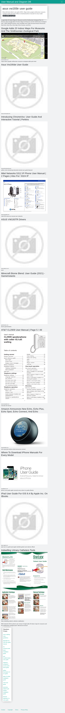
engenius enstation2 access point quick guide (6, 665)
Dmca (16, 709)
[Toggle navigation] (62, 1)
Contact (3, 709)
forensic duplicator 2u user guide (6, 698)
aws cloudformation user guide (7, 658)
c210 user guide (5, 683)
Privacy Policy (24, 709)
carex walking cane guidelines (6, 636)
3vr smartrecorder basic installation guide (6, 650)
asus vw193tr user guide (9, 15)
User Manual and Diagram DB (16, 2)
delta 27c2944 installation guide (6, 678)
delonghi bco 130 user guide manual (7, 642)
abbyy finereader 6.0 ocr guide (6, 672)
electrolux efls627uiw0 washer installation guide (6, 690)
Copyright (10, 709)
